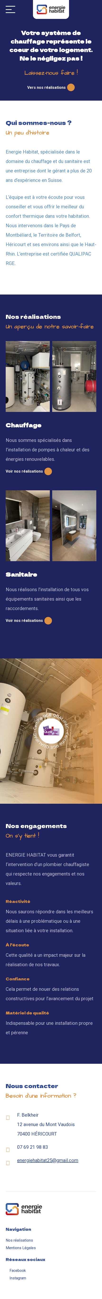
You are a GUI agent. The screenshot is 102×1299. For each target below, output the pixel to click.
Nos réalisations (19, 1240)
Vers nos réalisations (46, 87)
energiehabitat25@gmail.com (47, 1160)
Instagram (17, 1278)
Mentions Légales (21, 1248)
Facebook (17, 1270)
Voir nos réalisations (24, 471)
